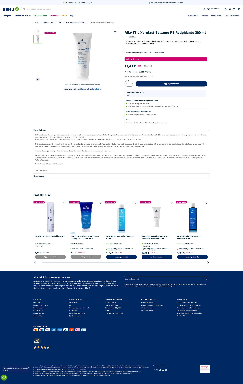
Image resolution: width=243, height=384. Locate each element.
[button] (4, 378)
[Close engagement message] (29, 367)
